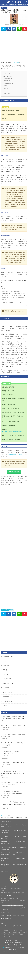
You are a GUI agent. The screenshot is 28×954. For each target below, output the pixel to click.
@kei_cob (15, 62)
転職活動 (4, 669)
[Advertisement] (14, 46)
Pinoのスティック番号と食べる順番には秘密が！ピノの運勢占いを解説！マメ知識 (13, 853)
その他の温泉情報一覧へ (14, 471)
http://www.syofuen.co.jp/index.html (11, 431)
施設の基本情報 (6, 91)
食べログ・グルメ (7, 683)
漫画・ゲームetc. (6, 692)
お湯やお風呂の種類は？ (8, 76)
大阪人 (19, 932)
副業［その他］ (6, 665)
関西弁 (4, 936)
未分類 (4, 705)
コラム (4, 661)
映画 (17, 934)
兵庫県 (4, 932)
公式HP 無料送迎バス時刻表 (15, 454)
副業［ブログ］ (13, 4)
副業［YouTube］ (22, 4)
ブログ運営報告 (14, 930)
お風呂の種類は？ (8, 78)
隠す (10, 73)
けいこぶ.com (14, 2)
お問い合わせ (4, 4)
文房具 (4, 934)
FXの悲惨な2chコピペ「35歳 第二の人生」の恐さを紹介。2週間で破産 (13, 848)
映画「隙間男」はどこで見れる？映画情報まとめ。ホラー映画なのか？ (13, 865)
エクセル (23, 925)
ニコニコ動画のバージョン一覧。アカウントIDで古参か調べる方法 (13, 837)
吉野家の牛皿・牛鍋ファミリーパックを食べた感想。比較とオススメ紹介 (13, 842)
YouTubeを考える (9, 925)
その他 (5, 85)
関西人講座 (5, 687)
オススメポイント (6, 88)
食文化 (9, 936)
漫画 (22, 934)
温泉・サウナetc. (4, 7)
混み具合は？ (7, 80)
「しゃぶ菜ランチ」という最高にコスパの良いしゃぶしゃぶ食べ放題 (13, 831)
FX (3, 925)
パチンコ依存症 (6, 674)
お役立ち (17, 925)
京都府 (20, 930)
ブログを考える (5, 930)
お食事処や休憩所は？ (9, 83)
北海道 (9, 932)
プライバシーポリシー (14, 949)
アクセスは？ (7, 93)
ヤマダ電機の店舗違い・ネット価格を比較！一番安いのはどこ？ (13, 859)
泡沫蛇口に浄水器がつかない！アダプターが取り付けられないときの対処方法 (13, 825)
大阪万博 (14, 932)
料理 (8, 934)
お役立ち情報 (6, 678)
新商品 (12, 609)
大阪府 (24, 932)
